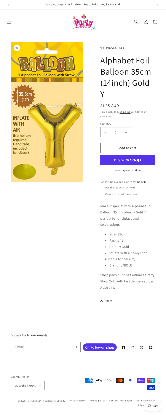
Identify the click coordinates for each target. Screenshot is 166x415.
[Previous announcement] (8, 4)
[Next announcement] (157, 4)
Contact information (121, 400)
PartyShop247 (34, 400)
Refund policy (97, 400)
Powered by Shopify (54, 400)
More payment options (128, 170)
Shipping (125, 111)
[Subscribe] (75, 347)
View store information (121, 194)
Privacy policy (77, 400)
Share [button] (109, 301)
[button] (9, 22)
